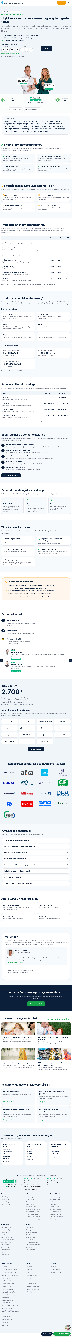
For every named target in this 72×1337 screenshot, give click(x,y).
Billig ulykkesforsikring (11, 1091)
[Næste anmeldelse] (70, 660)
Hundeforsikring (6, 1227)
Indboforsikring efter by (32, 1211)
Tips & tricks (29, 1239)
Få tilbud (61, 3)
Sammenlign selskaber (32, 1242)
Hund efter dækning (7, 1237)
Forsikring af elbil (30, 1230)
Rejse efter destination (7, 1239)
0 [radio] (17, 50)
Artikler (29, 1278)
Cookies (29, 1292)
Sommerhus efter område (33, 1216)
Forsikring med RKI (8, 1308)
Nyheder (29, 1281)
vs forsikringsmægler (9, 1295)
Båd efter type (5, 1249)
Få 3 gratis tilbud (36, 1003)
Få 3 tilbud (46, 48)
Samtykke (5, 1322)
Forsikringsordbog (33, 1289)
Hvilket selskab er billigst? (10, 1305)
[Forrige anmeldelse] (1, 660)
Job (3, 1328)
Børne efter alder (55, 1219)
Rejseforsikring (5, 1232)
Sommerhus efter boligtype (33, 1219)
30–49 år (29, 1151)
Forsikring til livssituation (10, 1311)
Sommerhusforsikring (32, 1202)
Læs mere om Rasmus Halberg (15, 962)
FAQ (28, 1272)
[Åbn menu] (69, 3)
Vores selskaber (7, 1289)
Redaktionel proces (8, 1283)
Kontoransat (6, 1149)
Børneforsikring (54, 1206)
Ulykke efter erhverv (56, 1211)
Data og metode (7, 1281)
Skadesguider (31, 1283)
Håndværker (7, 1154)
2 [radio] (7, 50)
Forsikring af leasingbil (32, 1232)
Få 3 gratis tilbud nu (11, 475)
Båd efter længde (6, 1252)
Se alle (5, 1162)
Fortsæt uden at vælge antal (10, 53)
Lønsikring (53, 1204)
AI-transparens (7, 1286)
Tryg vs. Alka (29, 1247)
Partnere (5, 1325)
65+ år (29, 1156)
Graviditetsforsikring (55, 1209)
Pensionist (6, 1158)
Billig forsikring (5, 1254)
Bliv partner (30, 1269)
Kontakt (4, 1314)
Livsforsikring (54, 1202)
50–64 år (29, 1154)
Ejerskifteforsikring (31, 1204)
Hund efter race (5, 1235)
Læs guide (6, 1102)
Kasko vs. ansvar (30, 1227)
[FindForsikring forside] (12, 2)
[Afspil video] (68, 1327)
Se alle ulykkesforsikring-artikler (58, 1019)
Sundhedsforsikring (55, 1199)
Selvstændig (6, 1156)
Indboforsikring (30, 1199)
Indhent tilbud (36, 749)
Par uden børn (55, 1151)
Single (52, 1149)
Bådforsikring (5, 1202)
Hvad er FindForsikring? (10, 1269)
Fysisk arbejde (7, 1151)
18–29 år (29, 1149)
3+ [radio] (12, 50)
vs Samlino (5, 1298)
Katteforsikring (5, 1230)
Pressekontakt (55, 1269)
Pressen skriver (56, 1272)
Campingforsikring (6, 1204)
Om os (4, 1267)
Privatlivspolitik (7, 1319)
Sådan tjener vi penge (9, 1278)
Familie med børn (56, 1154)
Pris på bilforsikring (31, 1235)
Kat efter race (5, 1244)
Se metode (32, 704)
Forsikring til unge (31, 1237)
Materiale (54, 1267)
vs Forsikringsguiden (9, 1292)
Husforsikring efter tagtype (33, 1209)
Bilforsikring (4, 1197)
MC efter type (5, 1247)
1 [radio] (3, 50)
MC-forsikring (5, 1199)
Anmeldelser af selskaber (33, 1244)
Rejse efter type (6, 1242)
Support (29, 1267)
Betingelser (6, 1316)
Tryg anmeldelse (30, 1249)
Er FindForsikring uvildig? (10, 1275)
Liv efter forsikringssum (56, 1216)
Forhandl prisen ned (33, 1286)
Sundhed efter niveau (56, 1214)
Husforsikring (29, 1197)
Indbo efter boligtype (32, 1214)
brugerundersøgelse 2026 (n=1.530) (55, 109)
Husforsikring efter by (32, 1206)
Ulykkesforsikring (55, 1197)
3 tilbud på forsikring (9, 1272)
